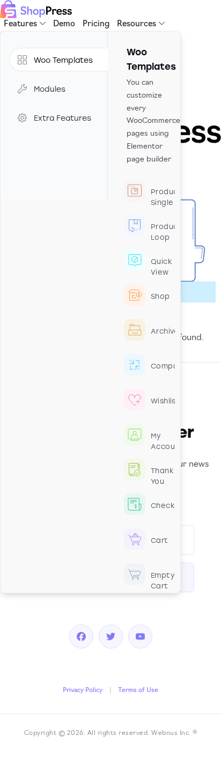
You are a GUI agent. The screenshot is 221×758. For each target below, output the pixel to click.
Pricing (96, 24)
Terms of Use (138, 690)
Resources (136, 24)
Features (20, 24)
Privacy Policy (82, 690)
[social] (81, 637)
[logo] (36, 9)
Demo (64, 24)
